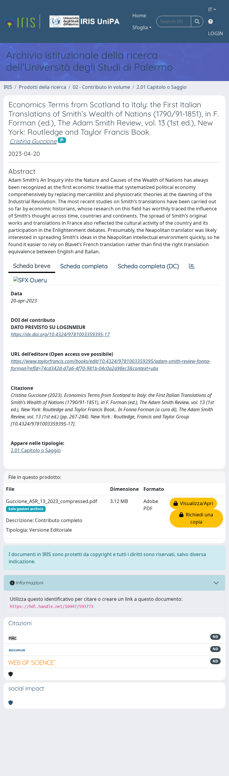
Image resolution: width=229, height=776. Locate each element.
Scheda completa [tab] (84, 266)
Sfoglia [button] (140, 27)
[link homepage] (22, 21)
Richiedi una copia (198, 518)
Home (139, 15)
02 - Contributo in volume (101, 87)
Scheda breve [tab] (31, 265)
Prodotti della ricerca (42, 87)
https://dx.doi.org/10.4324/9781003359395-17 (60, 334)
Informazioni (29, 583)
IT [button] (210, 9)
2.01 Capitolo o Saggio (162, 87)
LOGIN (215, 33)
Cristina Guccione (33, 141)
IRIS (8, 87)
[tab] (192, 266)
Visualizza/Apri (195, 503)
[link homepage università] (85, 21)
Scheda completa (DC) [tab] (148, 266)
